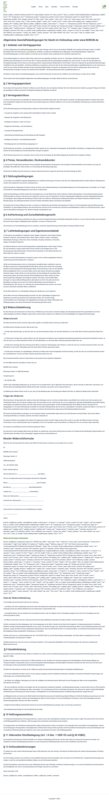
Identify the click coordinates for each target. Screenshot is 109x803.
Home (40, 7)
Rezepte (75, 7)
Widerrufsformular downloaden (15, 538)
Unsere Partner (65, 7)
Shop (46, 7)
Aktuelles (54, 7)
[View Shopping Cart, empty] (104, 6)
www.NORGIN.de (31, 52)
